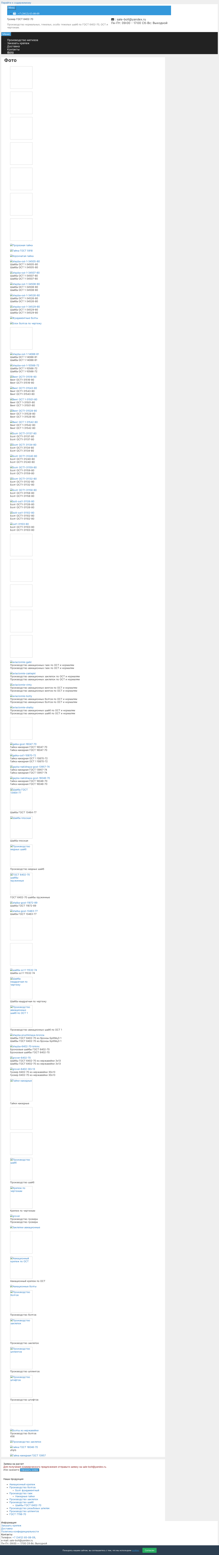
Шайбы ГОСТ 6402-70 (28, 1505)
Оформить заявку (29, 1470)
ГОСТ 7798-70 (17, 1514)
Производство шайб (21, 1502)
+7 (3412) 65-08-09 (23, 1537)
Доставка (13, 46)
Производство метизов (22, 40)
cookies (135, 1550)
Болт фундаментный (27, 1490)
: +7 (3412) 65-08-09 (27, 13)
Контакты (13, 49)
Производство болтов (22, 1487)
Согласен (149, 1550)
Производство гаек (20, 1493)
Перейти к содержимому (16, 2)
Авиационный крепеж (22, 1484)
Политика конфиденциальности (20, 1531)
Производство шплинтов (24, 1511)
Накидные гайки (25, 1496)
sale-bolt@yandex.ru (131, 19)
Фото (10, 52)
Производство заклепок (23, 1499)
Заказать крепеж (18, 43)
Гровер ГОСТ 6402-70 (20, 19)
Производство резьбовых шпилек (29, 1508)
